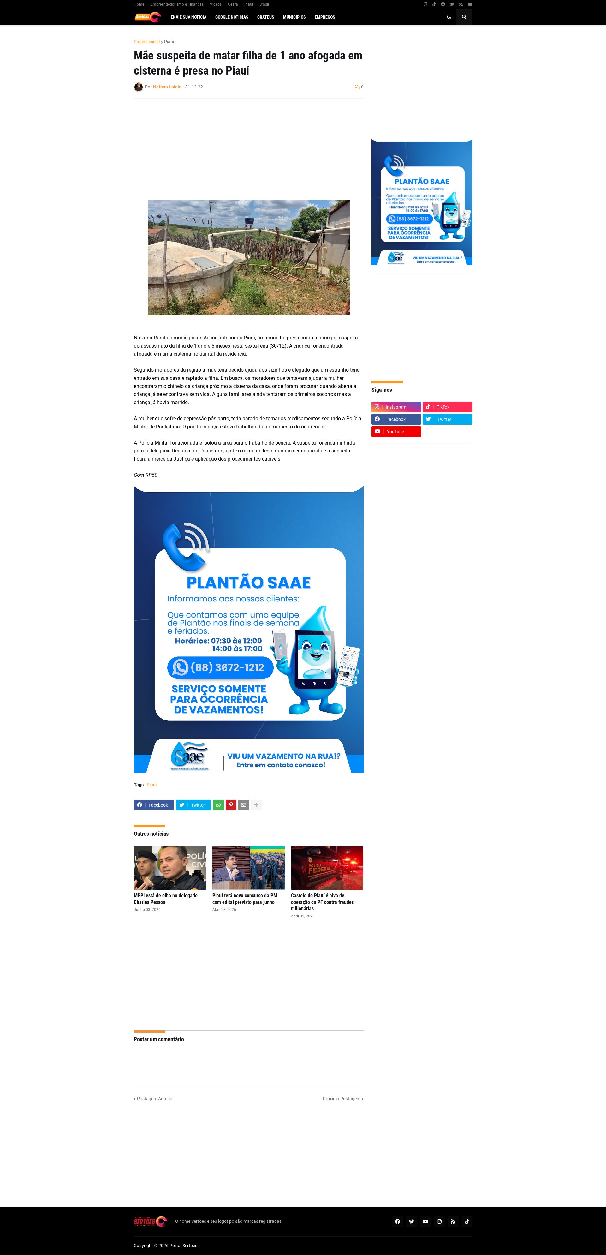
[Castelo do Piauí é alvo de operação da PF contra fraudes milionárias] (327, 868)
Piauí (248, 4)
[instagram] (425, 4)
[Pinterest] (231, 805)
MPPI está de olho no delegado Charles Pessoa (166, 899)
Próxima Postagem (341, 1098)
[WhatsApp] (218, 805)
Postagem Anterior (155, 1098)
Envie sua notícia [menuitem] (188, 17)
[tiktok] (434, 4)
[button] (449, 17)
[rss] (461, 4)
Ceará (233, 4)
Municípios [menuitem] (294, 17)
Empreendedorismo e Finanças (177, 4)
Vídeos (216, 4)
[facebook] (443, 4)
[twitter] (452, 4)
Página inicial (147, 41)
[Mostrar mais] (256, 805)
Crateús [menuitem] (265, 17)
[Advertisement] (242, 149)
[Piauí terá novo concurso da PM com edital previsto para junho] (248, 868)
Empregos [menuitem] (325, 17)
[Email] (243, 805)
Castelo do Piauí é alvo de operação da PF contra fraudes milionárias (322, 902)
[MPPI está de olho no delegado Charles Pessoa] (170, 868)
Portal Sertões (183, 1245)
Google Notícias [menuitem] (231, 17)
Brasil (264, 4)
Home (139, 4)
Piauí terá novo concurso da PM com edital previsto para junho (244, 899)
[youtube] (470, 4)
